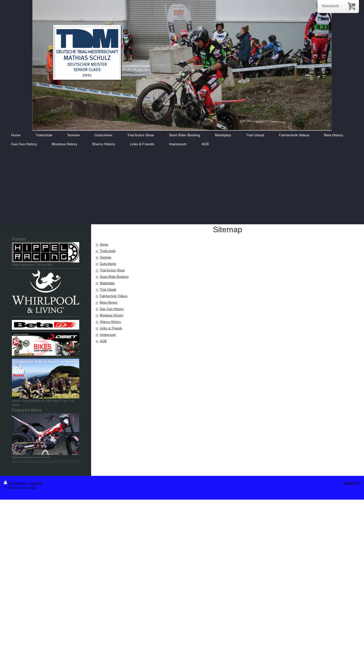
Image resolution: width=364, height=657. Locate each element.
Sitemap (37, 483)
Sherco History (110, 322)
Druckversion (18, 483)
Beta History (109, 302)
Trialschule (107, 251)
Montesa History (111, 315)
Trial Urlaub (108, 289)
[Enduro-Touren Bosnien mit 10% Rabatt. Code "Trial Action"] (45, 379)
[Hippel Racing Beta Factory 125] (45, 434)
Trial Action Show (112, 270)
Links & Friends (111, 328)
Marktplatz (107, 283)
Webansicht (351, 483)
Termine (105, 257)
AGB (103, 341)
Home (104, 244)
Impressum (108, 335)
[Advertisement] (182, 187)
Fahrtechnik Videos (114, 296)
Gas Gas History (112, 309)
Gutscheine (108, 264)
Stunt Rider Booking (114, 277)
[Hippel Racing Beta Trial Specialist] (45, 252)
